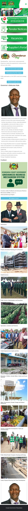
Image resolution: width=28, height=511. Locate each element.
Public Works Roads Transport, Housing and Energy (13, 455)
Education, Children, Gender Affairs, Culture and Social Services (14, 377)
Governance (4, 224)
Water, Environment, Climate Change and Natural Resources (12, 403)
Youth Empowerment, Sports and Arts (10, 351)
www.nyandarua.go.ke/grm (7, 194)
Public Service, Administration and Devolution (12, 300)
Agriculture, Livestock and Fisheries (9, 325)
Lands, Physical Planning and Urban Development (13, 480)
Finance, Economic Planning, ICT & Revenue (12, 249)
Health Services (4, 274)
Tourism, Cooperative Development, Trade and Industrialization (12, 429)
